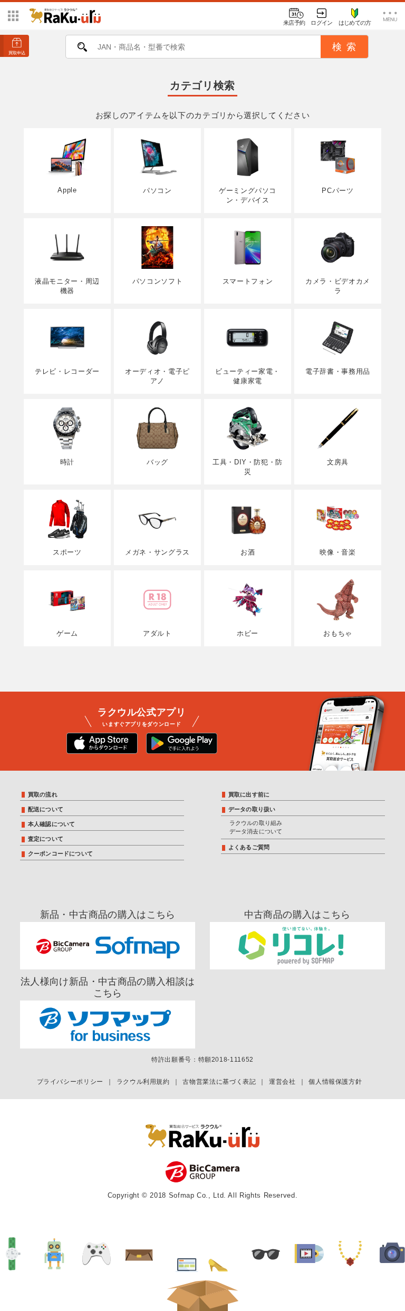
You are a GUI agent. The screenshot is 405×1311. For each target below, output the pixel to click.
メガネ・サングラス (157, 552)
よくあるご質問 (249, 847)
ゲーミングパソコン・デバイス (247, 195)
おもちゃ (337, 633)
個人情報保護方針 (335, 1081)
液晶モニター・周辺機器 (67, 286)
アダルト (157, 633)
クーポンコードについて (60, 853)
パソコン (157, 191)
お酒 (247, 552)
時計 (67, 462)
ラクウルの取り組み (256, 823)
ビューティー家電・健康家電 (247, 376)
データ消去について (256, 831)
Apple (66, 190)
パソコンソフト (157, 281)
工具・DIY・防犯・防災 (248, 466)
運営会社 (282, 1081)
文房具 (338, 462)
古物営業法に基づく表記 (219, 1081)
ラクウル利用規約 (143, 1081)
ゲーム (67, 633)
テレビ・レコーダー (67, 371)
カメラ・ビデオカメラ (337, 286)
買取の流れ (42, 794)
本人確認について (51, 824)
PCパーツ (337, 191)
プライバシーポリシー (70, 1081)
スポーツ (67, 552)
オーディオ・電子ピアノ (157, 376)
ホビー (247, 633)
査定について (45, 839)
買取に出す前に (249, 794)
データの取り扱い (252, 809)
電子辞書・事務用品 (337, 371)
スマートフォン (248, 281)
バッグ (157, 462)
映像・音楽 (337, 552)
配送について (45, 809)
